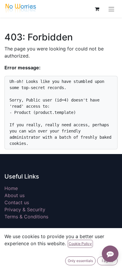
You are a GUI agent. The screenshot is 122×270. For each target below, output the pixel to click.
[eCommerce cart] (97, 9)
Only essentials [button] (80, 260)
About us (14, 195)
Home (11, 188)
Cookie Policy (80, 243)
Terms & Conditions (26, 217)
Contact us (16, 202)
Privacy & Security (24, 209)
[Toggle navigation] (111, 8)
